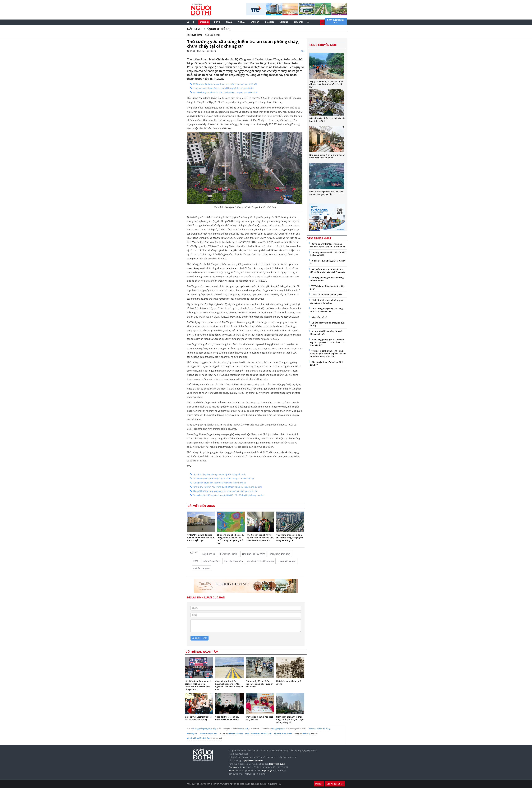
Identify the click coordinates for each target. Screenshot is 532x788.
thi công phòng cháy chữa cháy (204, 729)
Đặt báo (319, 783)
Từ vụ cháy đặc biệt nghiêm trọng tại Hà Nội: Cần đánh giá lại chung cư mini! (228, 495)
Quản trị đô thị (218, 28)
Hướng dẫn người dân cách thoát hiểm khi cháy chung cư (219, 482)
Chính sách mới (212, 34)
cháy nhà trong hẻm (233, 561)
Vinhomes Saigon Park (208, 733)
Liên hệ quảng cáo (335, 783)
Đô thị (217, 22)
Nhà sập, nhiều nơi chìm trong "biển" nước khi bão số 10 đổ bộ (327, 156)
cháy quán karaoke (287, 561)
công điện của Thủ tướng (253, 553)
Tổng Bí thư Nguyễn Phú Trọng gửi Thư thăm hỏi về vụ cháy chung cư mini (227, 487)
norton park (243, 729)
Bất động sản (192, 733)
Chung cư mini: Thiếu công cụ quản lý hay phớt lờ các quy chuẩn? (223, 88)
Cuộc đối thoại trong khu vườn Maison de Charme (227, 718)
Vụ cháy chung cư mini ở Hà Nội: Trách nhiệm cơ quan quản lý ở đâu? (225, 92)
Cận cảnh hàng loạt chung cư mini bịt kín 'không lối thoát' (219, 474)
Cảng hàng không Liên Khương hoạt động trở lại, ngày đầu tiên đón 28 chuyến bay (229, 685)
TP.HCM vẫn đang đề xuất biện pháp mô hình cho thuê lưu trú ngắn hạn (200, 538)
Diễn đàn (298, 22)
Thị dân (241, 22)
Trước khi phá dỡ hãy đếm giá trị (326, 294)
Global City (306, 733)
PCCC (195, 561)
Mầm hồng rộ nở (319, 317)
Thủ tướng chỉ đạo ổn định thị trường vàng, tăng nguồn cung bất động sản (289, 538)
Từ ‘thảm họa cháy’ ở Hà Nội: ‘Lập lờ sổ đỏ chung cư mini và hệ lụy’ (223, 478)
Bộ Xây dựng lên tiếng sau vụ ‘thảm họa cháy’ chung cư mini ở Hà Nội (225, 84)
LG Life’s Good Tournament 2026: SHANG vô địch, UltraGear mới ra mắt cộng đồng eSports (198, 685)
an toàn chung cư (201, 568)
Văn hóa (255, 22)
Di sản (229, 22)
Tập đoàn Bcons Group (283, 733)
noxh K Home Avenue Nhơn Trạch (258, 733)
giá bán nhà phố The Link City (198, 738)
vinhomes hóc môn (235, 733)
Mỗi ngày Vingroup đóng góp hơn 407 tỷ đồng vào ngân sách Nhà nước (327, 270)
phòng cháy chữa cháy (280, 553)
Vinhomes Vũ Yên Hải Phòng (319, 729)
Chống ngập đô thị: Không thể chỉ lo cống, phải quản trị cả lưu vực (259, 684)
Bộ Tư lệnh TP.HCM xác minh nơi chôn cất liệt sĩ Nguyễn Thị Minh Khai (327, 245)
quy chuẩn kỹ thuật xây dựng (260, 561)
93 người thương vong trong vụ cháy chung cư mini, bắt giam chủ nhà (225, 491)
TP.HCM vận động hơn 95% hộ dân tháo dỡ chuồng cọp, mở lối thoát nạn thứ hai (260, 538)
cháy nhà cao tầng (211, 561)
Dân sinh (204, 22)
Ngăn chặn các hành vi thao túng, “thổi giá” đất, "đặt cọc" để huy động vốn (290, 719)
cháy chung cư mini (228, 553)
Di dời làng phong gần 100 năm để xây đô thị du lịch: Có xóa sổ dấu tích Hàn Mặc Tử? (327, 342)
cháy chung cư (208, 553)
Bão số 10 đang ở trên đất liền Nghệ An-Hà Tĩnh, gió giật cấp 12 (326, 193)
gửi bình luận (199, 638)
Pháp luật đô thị (194, 34)
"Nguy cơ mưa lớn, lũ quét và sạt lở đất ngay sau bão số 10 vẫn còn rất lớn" (326, 84)
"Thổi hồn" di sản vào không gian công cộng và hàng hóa (326, 301)
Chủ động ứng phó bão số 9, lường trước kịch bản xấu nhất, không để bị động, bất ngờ (230, 539)
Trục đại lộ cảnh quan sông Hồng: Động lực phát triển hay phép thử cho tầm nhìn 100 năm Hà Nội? (328, 354)
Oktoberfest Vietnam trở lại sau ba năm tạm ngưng (198, 718)
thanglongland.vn (278, 729)
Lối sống (284, 22)
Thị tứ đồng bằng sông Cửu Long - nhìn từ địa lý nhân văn (327, 310)
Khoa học (269, 22)
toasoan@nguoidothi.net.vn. (248, 770)
